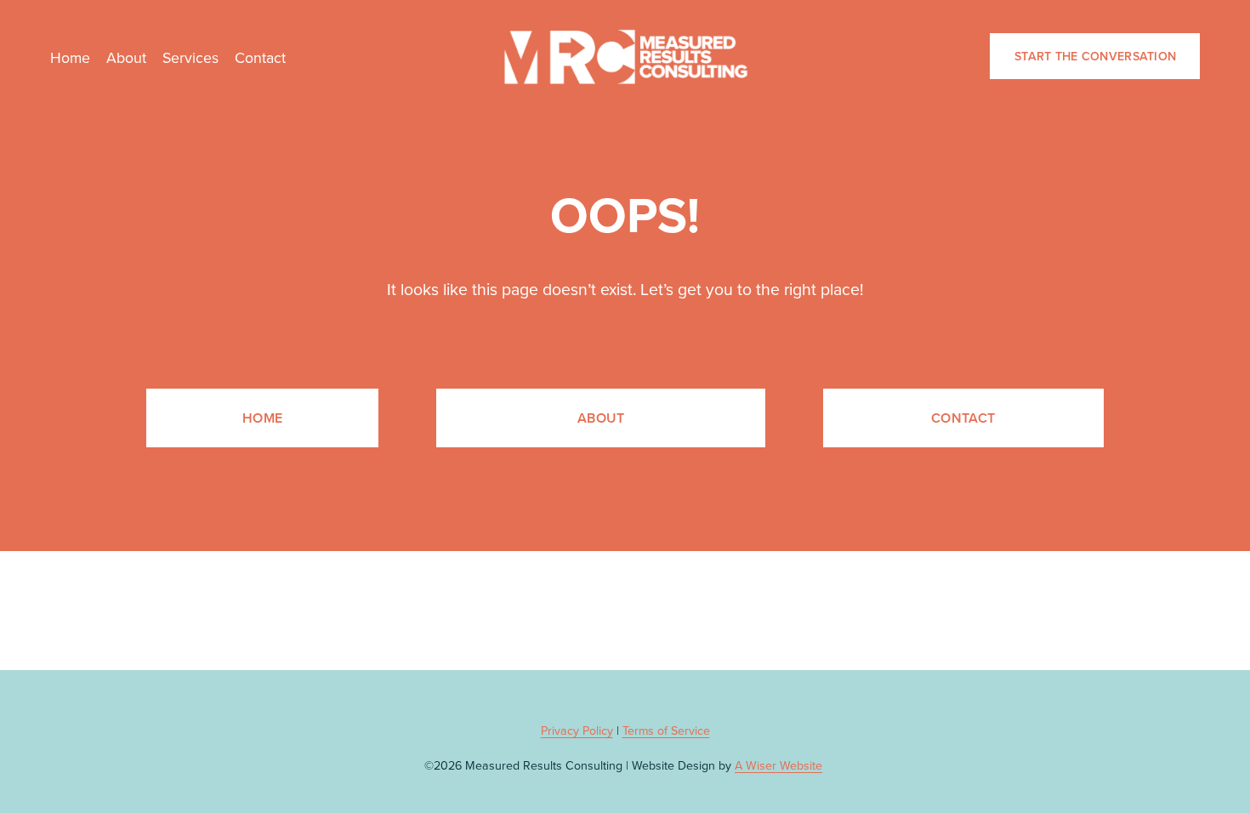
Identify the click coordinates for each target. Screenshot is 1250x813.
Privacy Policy (577, 730)
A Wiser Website (778, 765)
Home (70, 57)
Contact (260, 57)
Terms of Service (666, 730)
